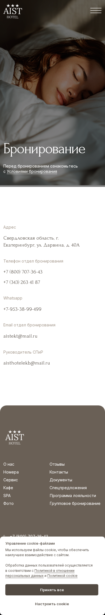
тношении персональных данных (39, 573)
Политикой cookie (62, 576)
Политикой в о (46, 570)
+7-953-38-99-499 (22, 309)
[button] (96, 10)
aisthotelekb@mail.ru (26, 363)
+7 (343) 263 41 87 (21, 282)
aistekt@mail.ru (20, 336)
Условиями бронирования (32, 171)
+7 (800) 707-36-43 (23, 272)
